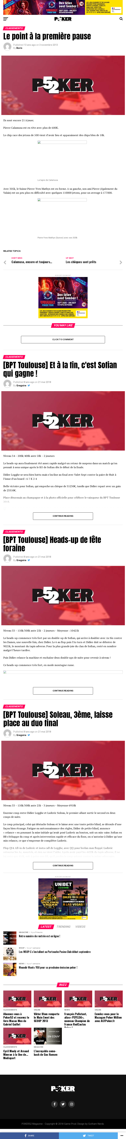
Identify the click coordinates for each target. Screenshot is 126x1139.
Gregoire (21, 385)
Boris (19, 48)
